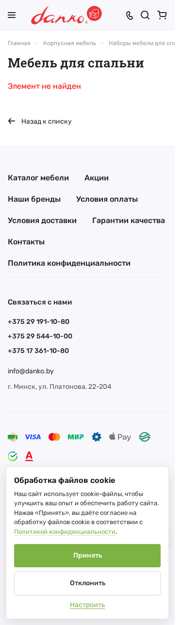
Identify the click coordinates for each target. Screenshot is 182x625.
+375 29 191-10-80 (38, 322)
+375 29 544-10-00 (40, 336)
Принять (87, 555)
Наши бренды (34, 199)
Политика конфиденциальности (69, 263)
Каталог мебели (38, 177)
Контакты (26, 241)
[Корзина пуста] (162, 15)
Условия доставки (42, 220)
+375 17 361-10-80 (38, 351)
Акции (96, 177)
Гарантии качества (128, 220)
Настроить (87, 605)
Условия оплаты (107, 199)
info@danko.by (31, 371)
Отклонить (87, 583)
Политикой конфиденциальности (65, 531)
